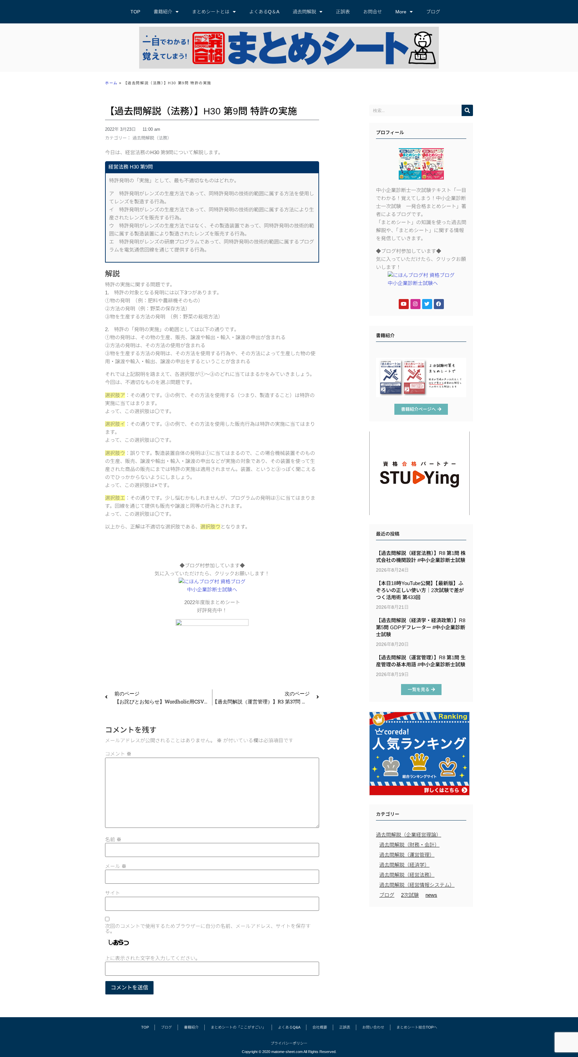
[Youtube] (404, 304)
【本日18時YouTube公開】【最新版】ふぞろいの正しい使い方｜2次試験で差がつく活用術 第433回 (420, 590)
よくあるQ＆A (264, 11)
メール (115, 866)
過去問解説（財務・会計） (409, 845)
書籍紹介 (163, 11)
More (400, 11)
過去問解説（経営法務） (407, 875)
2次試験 (410, 895)
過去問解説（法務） (152, 137)
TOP (135, 11)
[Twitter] (427, 304)
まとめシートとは (210, 11)
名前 (113, 839)
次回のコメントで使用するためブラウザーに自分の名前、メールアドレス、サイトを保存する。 (208, 929)
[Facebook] (439, 304)
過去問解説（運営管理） (407, 855)
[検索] (467, 110)
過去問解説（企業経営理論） (408, 835)
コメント (118, 753)
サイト (112, 892)
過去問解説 (304, 11)
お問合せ (372, 11)
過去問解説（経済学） (404, 865)
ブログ (433, 11)
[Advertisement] (421, 958)
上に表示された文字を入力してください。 (152, 958)
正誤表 (343, 11)
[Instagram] (415, 304)
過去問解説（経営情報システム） (417, 885)
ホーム (111, 83)
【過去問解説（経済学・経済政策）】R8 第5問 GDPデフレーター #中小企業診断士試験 (420, 627)
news (431, 895)
